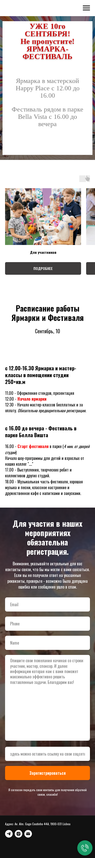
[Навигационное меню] (86, 8)
